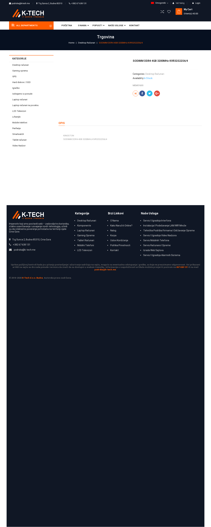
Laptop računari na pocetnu (25, 105)
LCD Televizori (19, 111)
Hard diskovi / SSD (21, 82)
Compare (45, 182)
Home (71, 42)
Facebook (142, 93)
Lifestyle (16, 117)
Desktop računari (86, 42)
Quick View (45, 174)
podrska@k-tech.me (21, 3)
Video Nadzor (19, 145)
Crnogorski (160, 3)
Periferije (16, 128)
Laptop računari (19, 99)
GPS (14, 76)
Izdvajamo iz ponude (22, 94)
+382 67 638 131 (79, 3)
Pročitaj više (41, 189)
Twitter (149, 93)
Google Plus (157, 93)
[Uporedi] (135, 93)
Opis (62, 123)
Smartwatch (18, 134)
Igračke (15, 88)
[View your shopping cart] (179, 11)
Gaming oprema (20, 70)
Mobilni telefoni (19, 122)
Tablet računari (19, 140)
